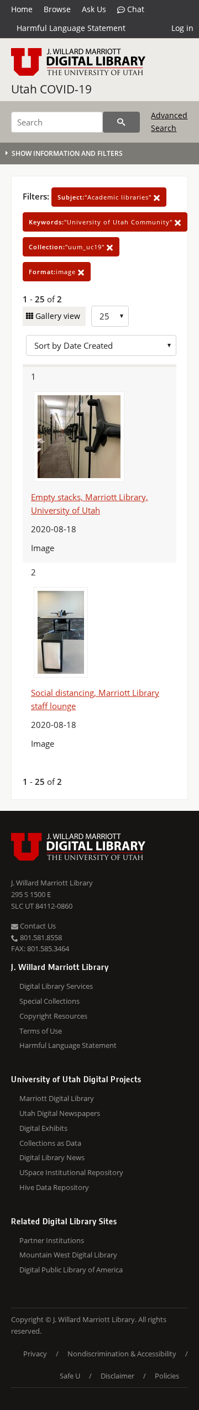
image (53, 272)
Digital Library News (52, 1157)
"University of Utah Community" (102, 222)
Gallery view (56, 316)
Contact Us (37, 926)
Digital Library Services (56, 986)
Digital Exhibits (43, 1128)
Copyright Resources (53, 1016)
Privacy (35, 1354)
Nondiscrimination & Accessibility (121, 1354)
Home (22, 9)
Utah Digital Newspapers (59, 1113)
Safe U (70, 1376)
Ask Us (94, 9)
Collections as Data (50, 1143)
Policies (167, 1376)
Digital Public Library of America (71, 1270)
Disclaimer (117, 1376)
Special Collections (49, 1001)
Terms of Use (40, 1031)
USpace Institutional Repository (71, 1172)
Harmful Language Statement (71, 28)
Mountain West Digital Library (68, 1255)
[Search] (121, 122)
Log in (182, 28)
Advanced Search (169, 121)
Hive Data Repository (54, 1187)
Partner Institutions (51, 1240)
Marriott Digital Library (56, 1098)
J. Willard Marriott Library (52, 883)
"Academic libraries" (105, 197)
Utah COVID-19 (51, 89)
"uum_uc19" (68, 247)
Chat (134, 9)
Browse (57, 9)
